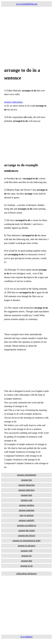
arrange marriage (26, 510)
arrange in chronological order (26, 540)
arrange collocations (13, 102)
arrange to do (26, 566)
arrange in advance (26, 545)
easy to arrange (27, 515)
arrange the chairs (26, 530)
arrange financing (26, 485)
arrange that (26, 560)
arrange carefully (26, 520)
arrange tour (26, 495)
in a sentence (27, 636)
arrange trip (26, 480)
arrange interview (26, 490)
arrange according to (26, 525)
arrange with (26, 550)
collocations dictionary (26, 573)
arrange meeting (26, 505)
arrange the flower (26, 535)
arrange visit (26, 500)
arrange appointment (26, 475)
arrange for (26, 555)
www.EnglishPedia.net (26, 4)
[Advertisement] (26, 33)
